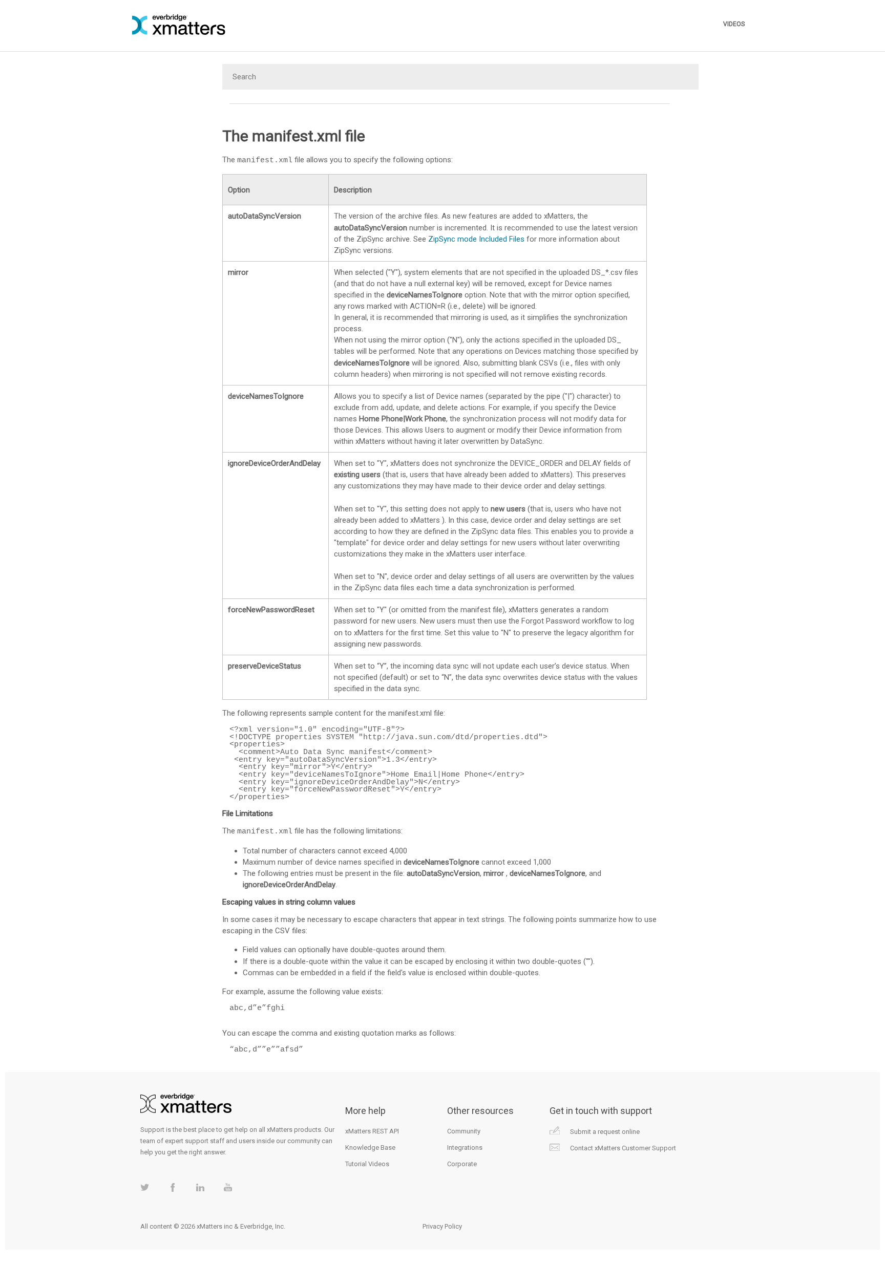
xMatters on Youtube (227, 1187)
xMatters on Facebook (172, 1187)
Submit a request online (605, 1131)
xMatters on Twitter (144, 1187)
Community (463, 1131)
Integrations (464, 1147)
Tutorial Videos (367, 1164)
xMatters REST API (372, 1131)
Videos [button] (734, 24)
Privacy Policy (442, 1226)
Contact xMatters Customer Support (623, 1148)
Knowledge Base (370, 1147)
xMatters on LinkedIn (200, 1187)
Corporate (462, 1164)
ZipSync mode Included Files (476, 239)
